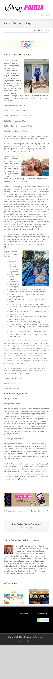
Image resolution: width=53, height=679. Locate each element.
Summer (33, 511)
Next (45, 30)
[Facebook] (21, 619)
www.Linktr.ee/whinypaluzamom (15, 394)
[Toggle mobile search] (42, 14)
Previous (39, 30)
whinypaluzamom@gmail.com (16, 479)
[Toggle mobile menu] (47, 14)
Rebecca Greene (11, 511)
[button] (6, 596)
